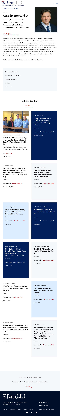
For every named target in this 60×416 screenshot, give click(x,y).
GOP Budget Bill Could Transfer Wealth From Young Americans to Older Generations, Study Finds (15, 252)
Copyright (31, 409)
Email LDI (5, 409)
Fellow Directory (14, 8)
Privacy (25, 409)
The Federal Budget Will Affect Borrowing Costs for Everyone (43, 290)
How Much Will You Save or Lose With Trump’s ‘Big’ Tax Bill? (44, 251)
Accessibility (12, 409)
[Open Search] (53, 3)
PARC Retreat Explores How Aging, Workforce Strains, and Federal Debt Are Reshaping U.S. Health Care (15, 141)
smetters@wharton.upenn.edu (11, 34)
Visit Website (6, 33)
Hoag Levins (8, 153)
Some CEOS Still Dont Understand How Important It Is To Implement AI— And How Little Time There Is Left (15, 328)
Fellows (5, 8)
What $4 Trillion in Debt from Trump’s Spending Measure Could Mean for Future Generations (43, 173)
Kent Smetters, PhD (48, 132)
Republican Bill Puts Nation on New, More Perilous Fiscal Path (44, 212)
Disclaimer (19, 409)
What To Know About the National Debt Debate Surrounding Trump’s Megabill (15, 288)
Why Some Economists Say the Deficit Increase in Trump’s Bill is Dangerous (15, 212)
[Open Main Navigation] (57, 3)
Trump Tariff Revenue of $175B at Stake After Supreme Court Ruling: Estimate (42, 121)
